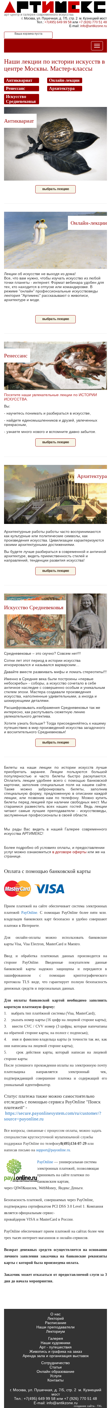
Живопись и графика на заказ (55, 1351)
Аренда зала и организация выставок (56, 1356)
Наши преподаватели (55, 1327)
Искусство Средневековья (33, 607)
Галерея (55, 1338)
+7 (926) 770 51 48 (93, 22)
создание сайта (84, 1405)
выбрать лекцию (55, 189)
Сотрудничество (55, 1363)
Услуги (55, 1376)
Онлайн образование (55, 1371)
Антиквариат (19, 121)
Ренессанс (15, 355)
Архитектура (92, 476)
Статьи (56, 1367)
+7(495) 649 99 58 (58, 22)
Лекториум (55, 1331)
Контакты (55, 1380)
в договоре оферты (69, 852)
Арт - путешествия (55, 1347)
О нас (55, 1314)
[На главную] (55, 6)
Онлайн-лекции (89, 223)
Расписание (55, 1323)
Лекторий (55, 1318)
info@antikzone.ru (93, 26)
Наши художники (55, 1343)
